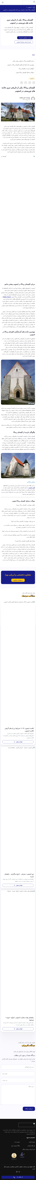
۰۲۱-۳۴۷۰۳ (19, 1177)
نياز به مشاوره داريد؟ (25, 37)
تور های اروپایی (31, 1145)
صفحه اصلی (32, 1142)
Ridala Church (7, 297)
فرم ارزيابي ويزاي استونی (24, 42)
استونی (29, 7)
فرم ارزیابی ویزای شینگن (28, 1149)
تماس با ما (17, 1142)
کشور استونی (31, 487)
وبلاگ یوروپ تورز (15, 1145)
